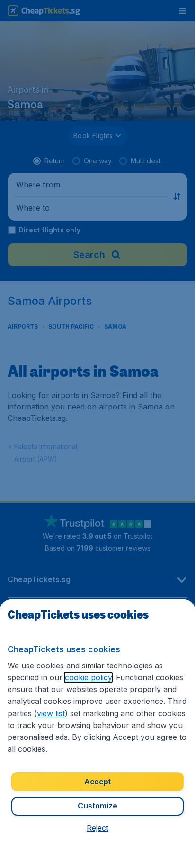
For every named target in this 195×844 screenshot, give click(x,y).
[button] (97, 828)
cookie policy (88, 677)
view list (51, 713)
